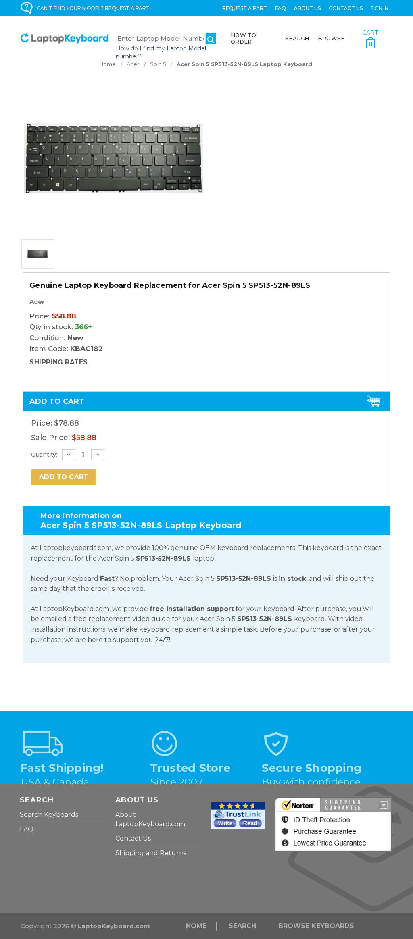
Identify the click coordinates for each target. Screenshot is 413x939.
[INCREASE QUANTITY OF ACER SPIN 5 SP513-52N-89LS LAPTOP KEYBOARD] (97, 454)
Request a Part (244, 8)
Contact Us (346, 8)
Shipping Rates (58, 362)
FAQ (280, 8)
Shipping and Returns (150, 853)
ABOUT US (307, 8)
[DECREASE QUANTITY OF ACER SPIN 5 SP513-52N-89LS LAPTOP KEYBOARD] (68, 454)
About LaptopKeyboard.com (150, 819)
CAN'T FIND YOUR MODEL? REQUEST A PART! (94, 8)
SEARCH (297, 38)
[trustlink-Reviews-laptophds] (238, 815)
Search (242, 926)
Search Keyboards (49, 815)
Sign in (379, 8)
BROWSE (331, 38)
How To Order (244, 38)
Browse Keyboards (316, 926)
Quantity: (44, 454)
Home (196, 926)
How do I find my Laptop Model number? (161, 52)
